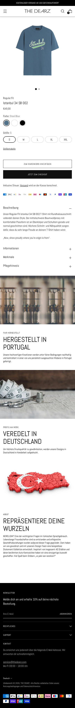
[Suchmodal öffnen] (62, 11)
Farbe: (11, 116)
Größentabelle (9, 148)
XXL (65, 139)
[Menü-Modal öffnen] (5, 11)
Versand (24, 185)
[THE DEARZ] (37, 11)
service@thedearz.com (15, 662)
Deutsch (6, 678)
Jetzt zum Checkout (37, 174)
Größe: (7, 132)
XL (51, 139)
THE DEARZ (25, 683)
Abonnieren (66, 614)
